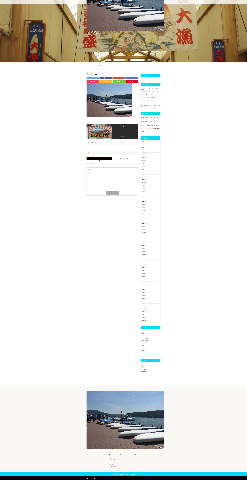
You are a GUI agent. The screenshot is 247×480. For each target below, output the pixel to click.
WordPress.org (143, 371)
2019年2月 (144, 279)
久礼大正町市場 (157, 478)
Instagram (92, 478)
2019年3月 (144, 276)
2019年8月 (144, 264)
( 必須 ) (90, 169)
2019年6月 (144, 267)
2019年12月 (144, 251)
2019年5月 (144, 270)
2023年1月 (144, 188)
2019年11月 (144, 254)
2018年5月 (144, 308)
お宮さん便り (144, 333)
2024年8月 (144, 154)
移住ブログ (144, 350)
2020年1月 (144, 248)
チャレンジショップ (145, 338)
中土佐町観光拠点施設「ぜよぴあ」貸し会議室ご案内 (150, 92)
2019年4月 (144, 273)
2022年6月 (144, 207)
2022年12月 (144, 191)
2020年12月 (144, 229)
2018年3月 (144, 311)
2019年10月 (144, 257)
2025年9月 (144, 147)
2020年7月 (144, 235)
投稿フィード (143, 366)
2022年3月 (144, 213)
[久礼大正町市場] (125, 447)
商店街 (143, 343)
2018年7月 (144, 301)
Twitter (87, 478)
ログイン (142, 364)
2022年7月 (144, 204)
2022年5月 (144, 210)
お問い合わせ (111, 464)
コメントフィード (144, 369)
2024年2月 (144, 163)
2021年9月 (144, 223)
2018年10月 (144, 292)
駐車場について (145, 352)
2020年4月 (144, 242)
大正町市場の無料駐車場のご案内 (147, 125)
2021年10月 (144, 220)
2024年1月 (144, 166)
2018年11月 (144, 289)
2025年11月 (144, 144)
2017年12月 (144, 320)
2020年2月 (144, 245)
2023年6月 (144, 179)
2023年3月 (144, 182)
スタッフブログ (145, 335)
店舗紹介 (110, 457)
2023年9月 (144, 169)
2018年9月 (144, 295)
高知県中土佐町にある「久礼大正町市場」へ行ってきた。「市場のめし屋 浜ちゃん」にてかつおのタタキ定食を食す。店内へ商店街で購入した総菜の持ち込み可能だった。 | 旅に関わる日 (150, 128)
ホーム (110, 454)
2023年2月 (144, 185)
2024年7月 (144, 157)
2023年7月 (144, 176)
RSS (94, 478)
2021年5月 (144, 226)
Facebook (90, 478)
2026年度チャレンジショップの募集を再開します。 (150, 88)
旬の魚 (143, 345)
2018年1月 (144, 317)
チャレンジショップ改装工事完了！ (147, 97)
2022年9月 (144, 201)
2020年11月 (144, 232)
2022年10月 (144, 198)
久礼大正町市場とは (112, 466)
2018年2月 (144, 314)
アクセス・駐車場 (112, 459)
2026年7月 (144, 141)
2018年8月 (144, 298)
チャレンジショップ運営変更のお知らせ (148, 100)
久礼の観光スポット (145, 340)
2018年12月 (144, 286)
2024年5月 (144, 160)
